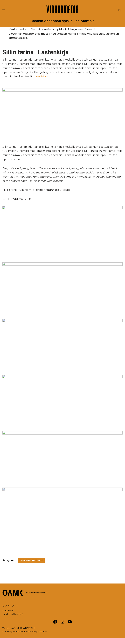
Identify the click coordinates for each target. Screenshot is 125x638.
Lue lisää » (41, 76)
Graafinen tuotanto (31, 560)
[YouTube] (70, 622)
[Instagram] (63, 622)
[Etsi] (119, 10)
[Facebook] (55, 622)
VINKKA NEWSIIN (26, 628)
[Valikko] (3, 10)
